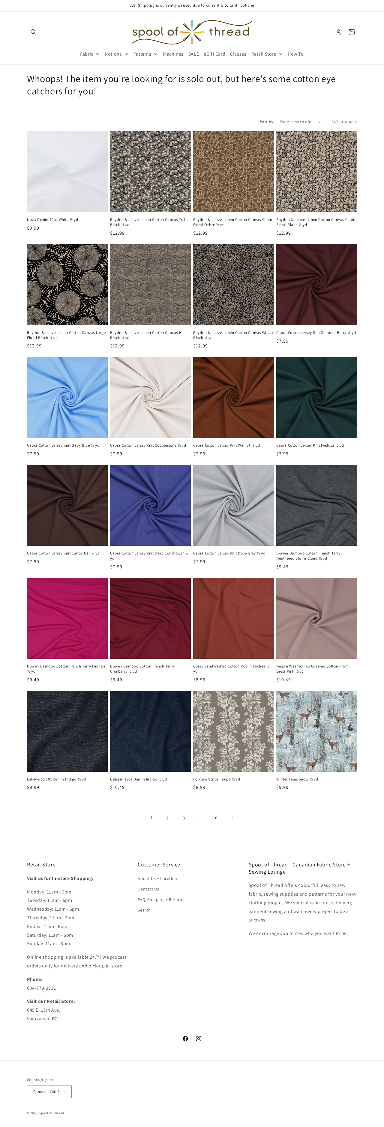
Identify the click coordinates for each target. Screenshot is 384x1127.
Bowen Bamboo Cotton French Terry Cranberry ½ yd (142, 669)
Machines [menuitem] (173, 54)
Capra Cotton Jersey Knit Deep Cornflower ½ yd (149, 556)
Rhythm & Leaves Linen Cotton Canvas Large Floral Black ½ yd (66, 335)
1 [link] (151, 817)
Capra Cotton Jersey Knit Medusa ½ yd (310, 445)
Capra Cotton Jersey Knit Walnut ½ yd (226, 445)
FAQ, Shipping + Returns (161, 899)
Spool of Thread (51, 1113)
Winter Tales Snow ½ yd (297, 779)
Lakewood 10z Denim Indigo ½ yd (56, 779)
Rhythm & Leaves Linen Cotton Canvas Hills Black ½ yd (148, 335)
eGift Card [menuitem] (214, 54)
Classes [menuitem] (238, 54)
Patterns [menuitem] (143, 54)
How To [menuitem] (296, 54)
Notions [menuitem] (113, 54)
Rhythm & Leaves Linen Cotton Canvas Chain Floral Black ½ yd (316, 222)
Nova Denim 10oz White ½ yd (52, 219)
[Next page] (232, 818)
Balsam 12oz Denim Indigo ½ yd (138, 779)
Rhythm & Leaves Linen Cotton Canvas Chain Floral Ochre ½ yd (232, 222)
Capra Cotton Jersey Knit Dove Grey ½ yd (229, 553)
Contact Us (148, 888)
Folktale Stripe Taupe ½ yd (216, 779)
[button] (33, 32)
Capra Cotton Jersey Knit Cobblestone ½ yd (148, 445)
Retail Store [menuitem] (263, 54)
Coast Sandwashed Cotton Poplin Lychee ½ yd (231, 669)
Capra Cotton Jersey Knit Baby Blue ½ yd (63, 445)
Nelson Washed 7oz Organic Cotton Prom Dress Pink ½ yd (312, 669)
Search (144, 910)
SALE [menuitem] (193, 54)
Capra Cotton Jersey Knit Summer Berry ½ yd (316, 332)
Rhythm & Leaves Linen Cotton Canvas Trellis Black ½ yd (149, 222)
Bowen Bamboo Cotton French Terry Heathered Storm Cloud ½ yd (308, 556)
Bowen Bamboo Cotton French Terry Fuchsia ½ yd (66, 669)
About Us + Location (157, 878)
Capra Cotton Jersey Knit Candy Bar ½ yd (63, 553)
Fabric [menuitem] (86, 54)
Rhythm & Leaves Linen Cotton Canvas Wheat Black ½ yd (233, 335)
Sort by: (267, 121)
